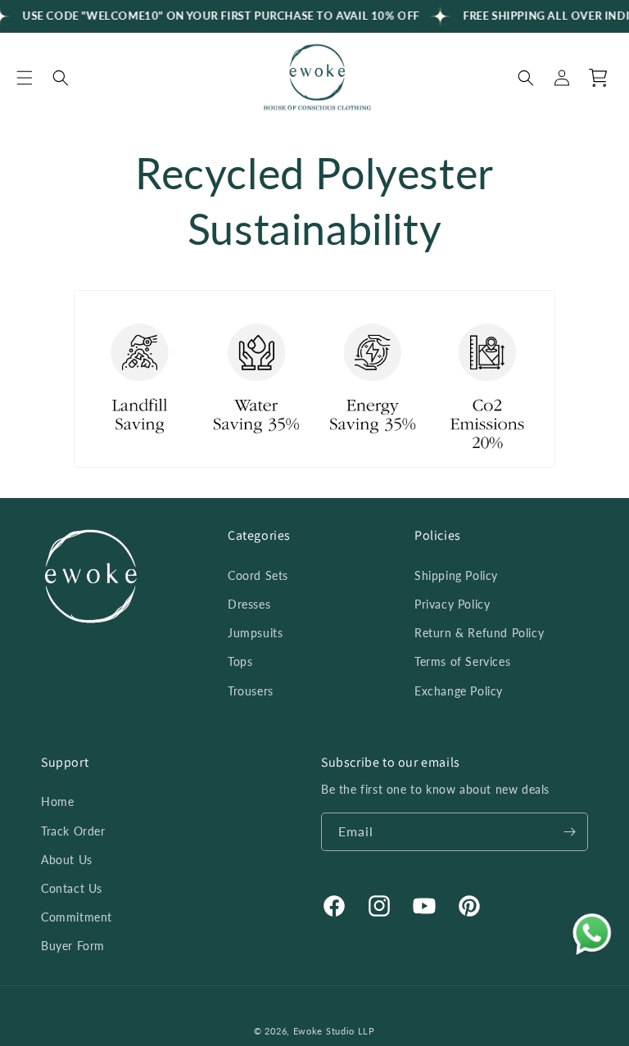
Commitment (76, 917)
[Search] (61, 78)
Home (57, 801)
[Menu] (25, 78)
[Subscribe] (569, 832)
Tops (240, 661)
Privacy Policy (452, 604)
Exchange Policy (458, 691)
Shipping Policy (456, 575)
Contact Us (71, 888)
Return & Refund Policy (479, 633)
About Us (67, 860)
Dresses (249, 604)
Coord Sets (258, 575)
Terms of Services (462, 661)
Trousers (251, 691)
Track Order (73, 831)
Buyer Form (73, 946)
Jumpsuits (255, 633)
